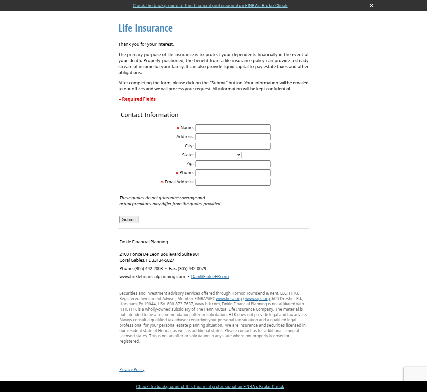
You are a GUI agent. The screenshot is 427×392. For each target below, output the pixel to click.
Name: (186, 127)
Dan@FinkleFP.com (210, 276)
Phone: (186, 172)
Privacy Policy (131, 369)
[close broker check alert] (371, 5)
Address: (184, 136)
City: (189, 146)
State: (187, 155)
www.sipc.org (257, 298)
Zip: (189, 163)
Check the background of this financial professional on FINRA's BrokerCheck (210, 5)
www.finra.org (229, 298)
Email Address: (179, 182)
